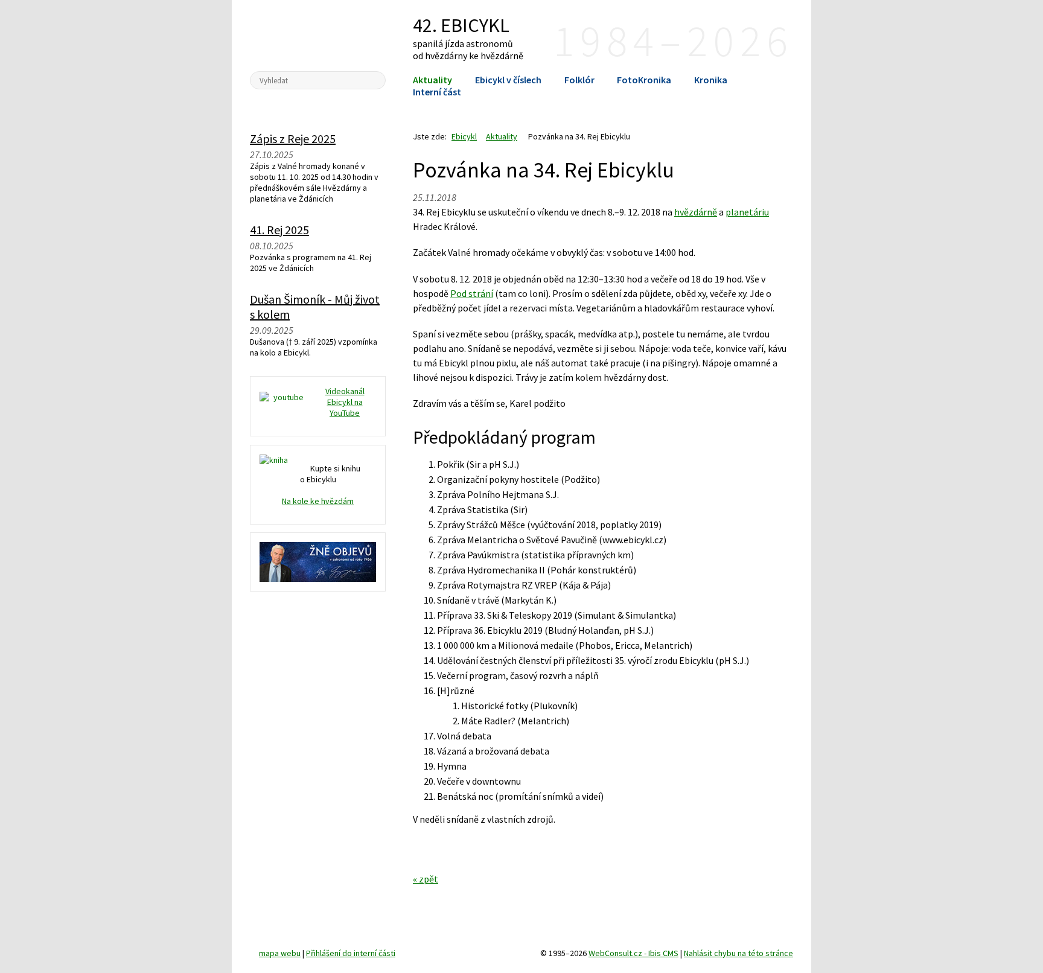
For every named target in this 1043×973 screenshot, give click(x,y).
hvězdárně (695, 212)
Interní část (437, 92)
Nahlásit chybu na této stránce (738, 953)
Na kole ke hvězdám (318, 501)
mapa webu (280, 953)
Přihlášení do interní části (350, 953)
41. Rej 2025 (279, 229)
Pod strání (471, 293)
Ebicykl (318, 35)
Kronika (710, 80)
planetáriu (747, 212)
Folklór (579, 80)
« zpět (425, 879)
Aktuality (432, 80)
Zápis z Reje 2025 (293, 138)
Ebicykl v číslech (508, 80)
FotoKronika (644, 80)
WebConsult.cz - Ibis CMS (633, 953)
